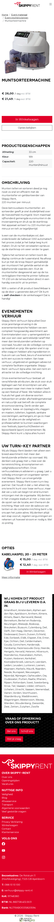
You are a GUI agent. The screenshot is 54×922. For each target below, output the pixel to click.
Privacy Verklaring (12, 822)
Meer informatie (11, 577)
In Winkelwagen (27, 119)
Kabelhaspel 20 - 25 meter (24, 554)
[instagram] (4, 858)
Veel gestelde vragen (14, 811)
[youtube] (4, 851)
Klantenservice (10, 832)
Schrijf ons (27, 731)
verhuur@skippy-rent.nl (17, 890)
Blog (4, 797)
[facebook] (4, 844)
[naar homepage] (27, 4)
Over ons (7, 777)
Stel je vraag (14, 739)
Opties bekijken (27, 127)
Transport (7, 804)
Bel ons (11, 731)
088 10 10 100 (11, 884)
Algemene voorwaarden (16, 808)
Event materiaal (19, 14)
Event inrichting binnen (16, 18)
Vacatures (7, 784)
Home (5, 14)
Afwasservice (9, 801)
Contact (6, 828)
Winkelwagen (10, 825)
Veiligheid (7, 794)
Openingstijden (11, 780)
